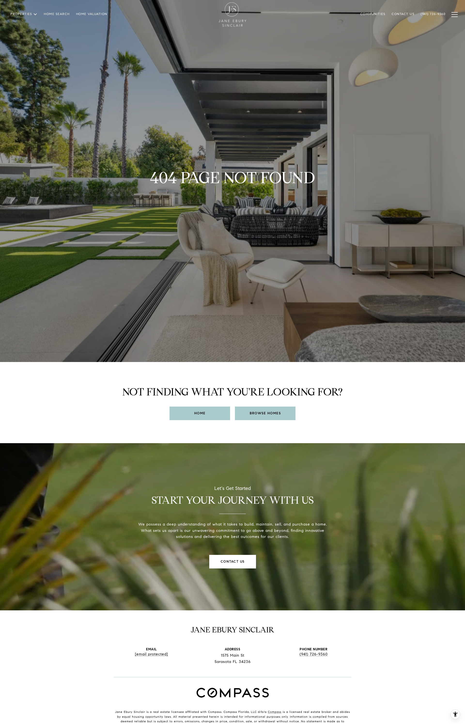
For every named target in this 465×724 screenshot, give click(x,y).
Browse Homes (265, 413)
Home (200, 413)
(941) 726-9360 (314, 654)
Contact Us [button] (233, 561)
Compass (274, 712)
